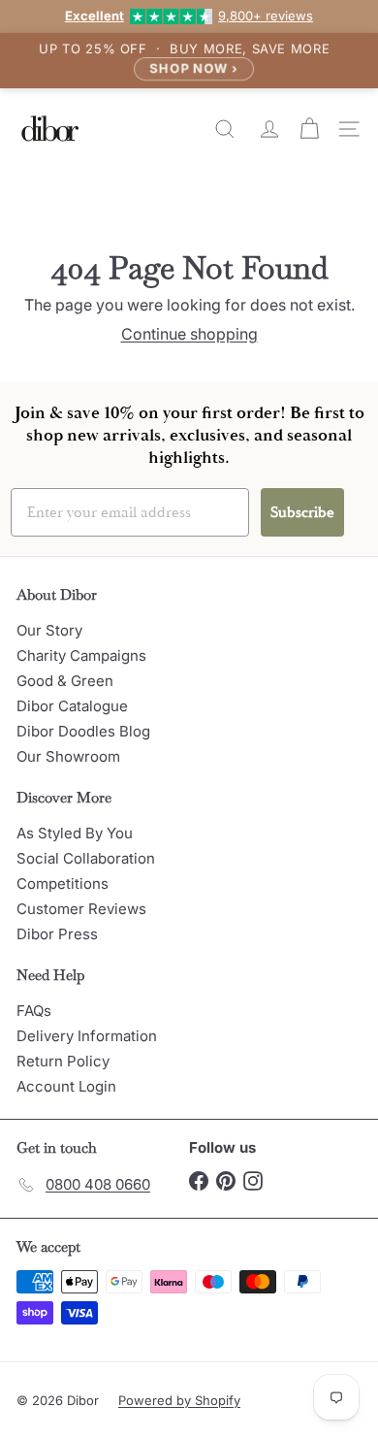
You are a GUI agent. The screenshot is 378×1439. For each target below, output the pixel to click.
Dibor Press (57, 934)
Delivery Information (86, 1036)
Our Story (49, 630)
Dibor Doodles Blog (83, 731)
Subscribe (302, 512)
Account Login (66, 1086)
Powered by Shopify (179, 1400)
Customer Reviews (81, 908)
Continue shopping (189, 333)
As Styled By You (74, 833)
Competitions (62, 883)
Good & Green (64, 680)
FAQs (33, 1010)
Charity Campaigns (81, 655)
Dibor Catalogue (72, 706)
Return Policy (63, 1061)
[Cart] (311, 129)
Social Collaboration (85, 858)
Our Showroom (68, 756)
